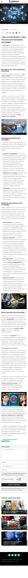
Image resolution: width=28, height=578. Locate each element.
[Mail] (15, 555)
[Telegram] (16, 33)
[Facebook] (7, 33)
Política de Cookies (17, 559)
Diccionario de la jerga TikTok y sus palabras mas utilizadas (12, 512)
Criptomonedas (5, 441)
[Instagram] (12, 555)
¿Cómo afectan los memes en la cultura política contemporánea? (12, 527)
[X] (10, 33)
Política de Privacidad (6, 559)
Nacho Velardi (5, 29)
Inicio (2, 6)
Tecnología (6, 6)
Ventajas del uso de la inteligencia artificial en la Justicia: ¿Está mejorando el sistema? (12, 543)
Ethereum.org (10, 256)
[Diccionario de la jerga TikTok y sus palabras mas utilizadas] (14, 507)
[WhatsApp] (13, 33)
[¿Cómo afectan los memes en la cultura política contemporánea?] (14, 523)
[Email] (19, 33)
